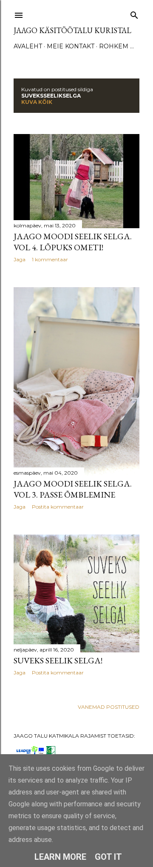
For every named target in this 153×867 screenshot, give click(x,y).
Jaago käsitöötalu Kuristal (72, 30)
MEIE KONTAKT (70, 46)
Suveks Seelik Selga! (58, 660)
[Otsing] (134, 13)
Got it (108, 857)
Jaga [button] (20, 259)
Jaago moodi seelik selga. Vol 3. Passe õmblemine (73, 489)
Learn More (60, 857)
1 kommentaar (50, 259)
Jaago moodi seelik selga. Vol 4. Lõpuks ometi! (73, 242)
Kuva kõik (36, 102)
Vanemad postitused (108, 707)
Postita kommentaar (58, 506)
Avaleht (28, 46)
